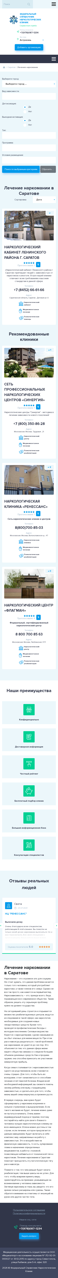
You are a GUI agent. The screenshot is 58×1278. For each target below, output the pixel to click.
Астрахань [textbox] (25, 40)
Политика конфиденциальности (29, 1213)
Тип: (4, 130)
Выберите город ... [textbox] (16, 84)
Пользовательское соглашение (29, 1210)
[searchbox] (4, 95)
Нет (30, 111)
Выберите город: (10, 79)
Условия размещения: (12, 155)
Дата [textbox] (39, 199)
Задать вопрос (29, 1236)
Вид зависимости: (10, 91)
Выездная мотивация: (12, 117)
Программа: (7, 142)
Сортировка (20, 199)
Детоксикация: (9, 103)
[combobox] (32, 40)
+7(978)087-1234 (29, 32)
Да (29, 107)
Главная (4, 67)
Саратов (11, 67)
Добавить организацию (29, 47)
